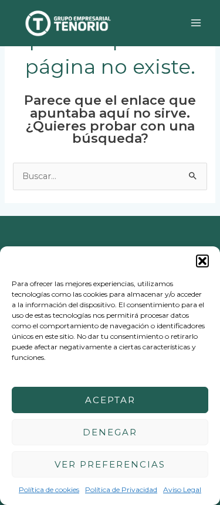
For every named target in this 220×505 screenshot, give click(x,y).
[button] (202, 261)
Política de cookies (49, 489)
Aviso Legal (182, 489)
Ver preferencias (110, 464)
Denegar (110, 432)
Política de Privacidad (121, 489)
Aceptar (110, 400)
